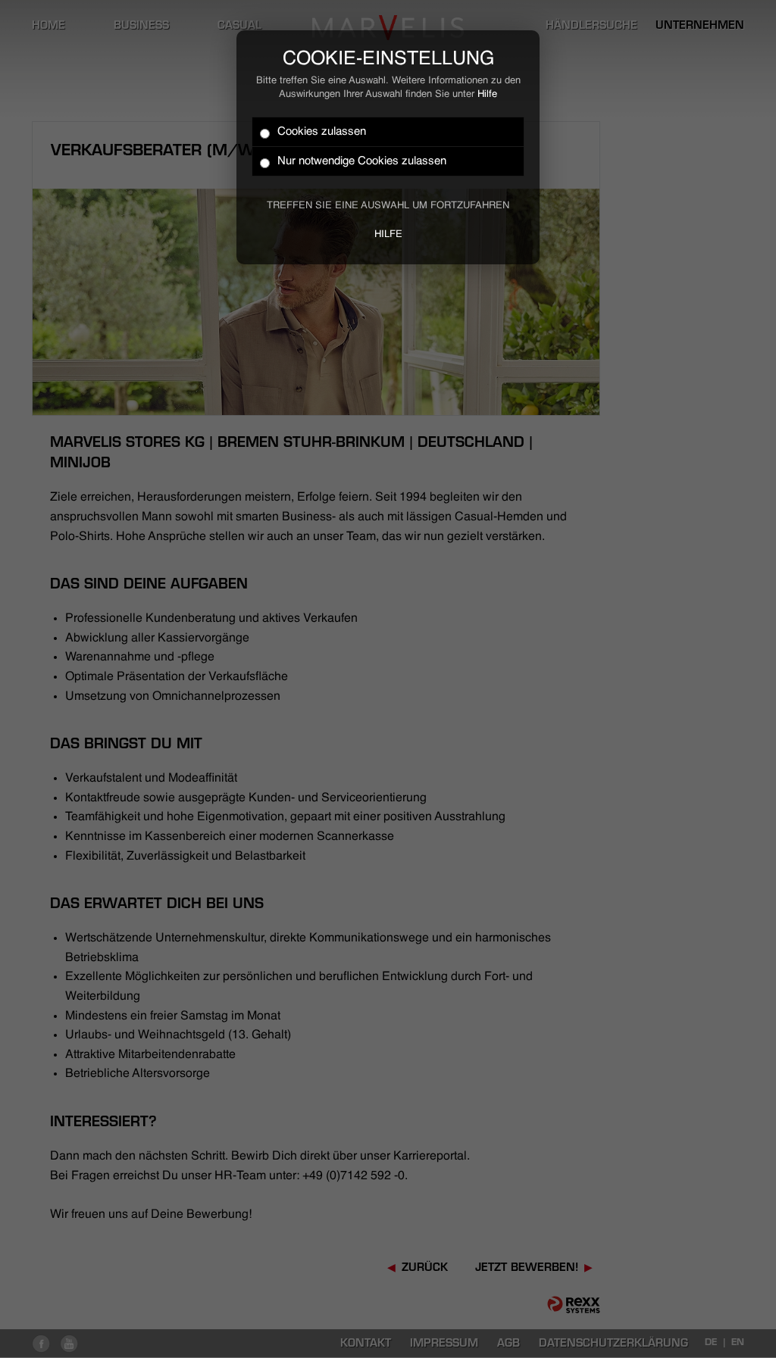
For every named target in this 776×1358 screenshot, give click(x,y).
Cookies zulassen (321, 131)
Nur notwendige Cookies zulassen (361, 161)
